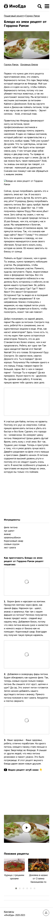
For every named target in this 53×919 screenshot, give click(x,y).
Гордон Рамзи (11, 64)
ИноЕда (17, 6)
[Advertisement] (26, 496)
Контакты (9, 911)
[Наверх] (46, 913)
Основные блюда (29, 64)
